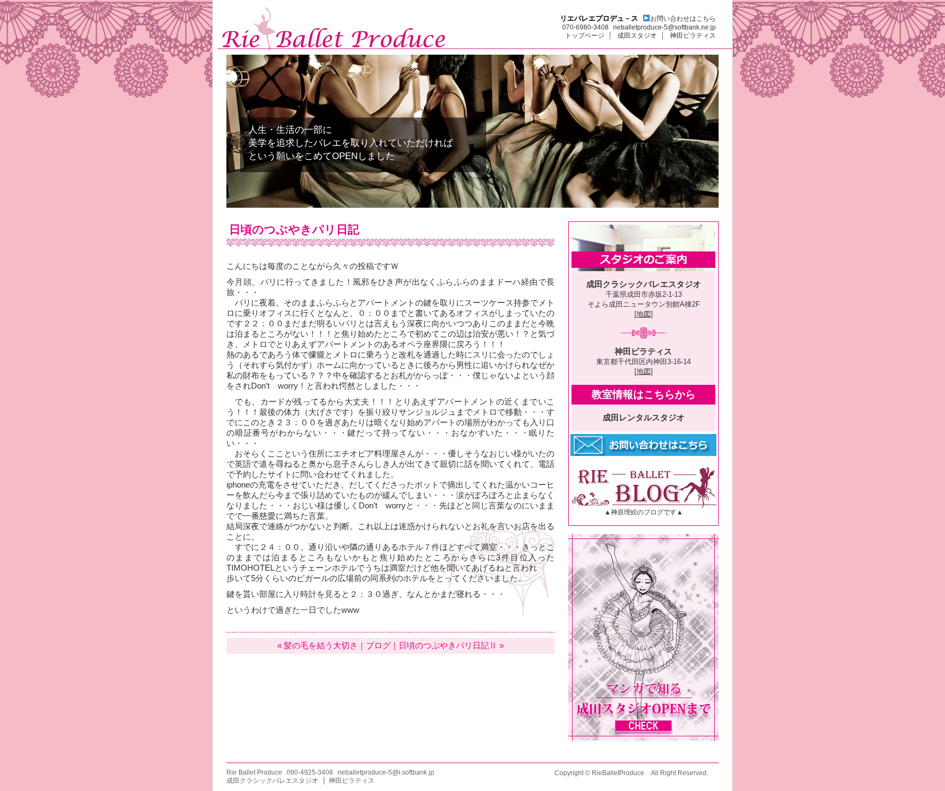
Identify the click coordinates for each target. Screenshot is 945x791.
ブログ (378, 645)
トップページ (584, 35)
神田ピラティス (693, 35)
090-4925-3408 (310, 772)
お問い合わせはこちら (683, 18)
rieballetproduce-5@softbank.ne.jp (664, 27)
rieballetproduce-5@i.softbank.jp (385, 772)
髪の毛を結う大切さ (321, 645)
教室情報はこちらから (644, 394)
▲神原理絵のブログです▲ (643, 512)
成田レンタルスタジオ (644, 417)
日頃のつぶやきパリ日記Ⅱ (448, 645)
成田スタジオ (637, 35)
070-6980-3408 (585, 27)
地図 (644, 314)
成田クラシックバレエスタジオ (643, 284)
